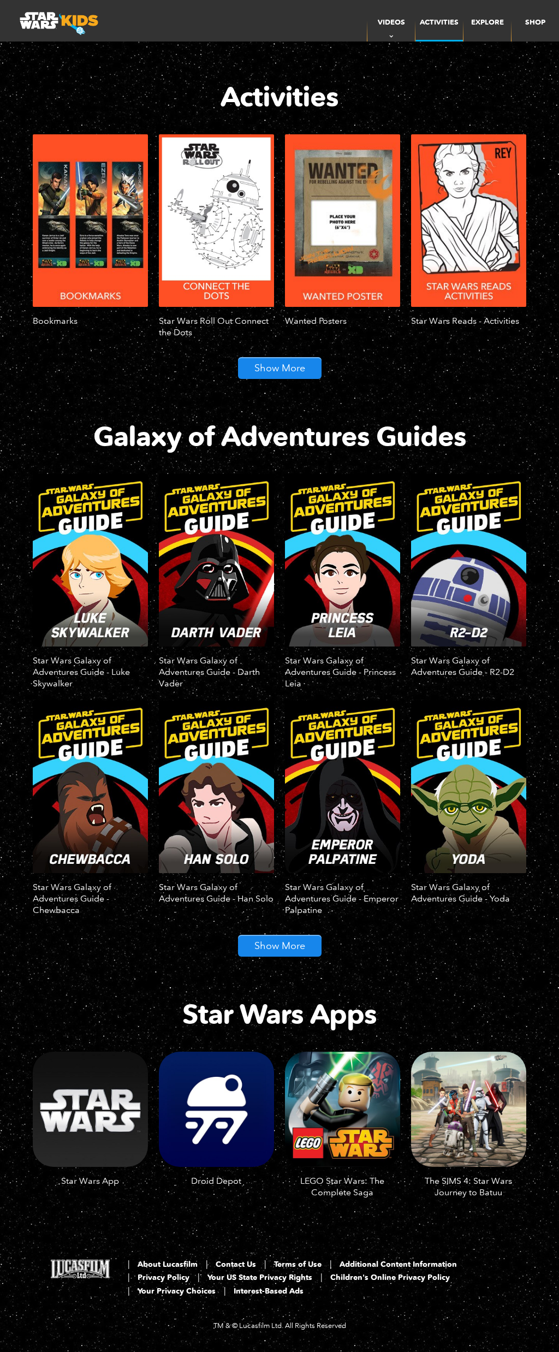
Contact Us (236, 1264)
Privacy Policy (163, 1277)
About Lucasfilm (168, 1264)
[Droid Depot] (216, 1109)
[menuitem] (439, 21)
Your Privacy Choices (177, 1291)
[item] (391, 21)
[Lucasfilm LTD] (80, 1279)
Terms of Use (298, 1264)
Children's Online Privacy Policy (390, 1277)
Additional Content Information (398, 1264)
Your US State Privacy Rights (259, 1277)
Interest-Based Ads (269, 1291)
